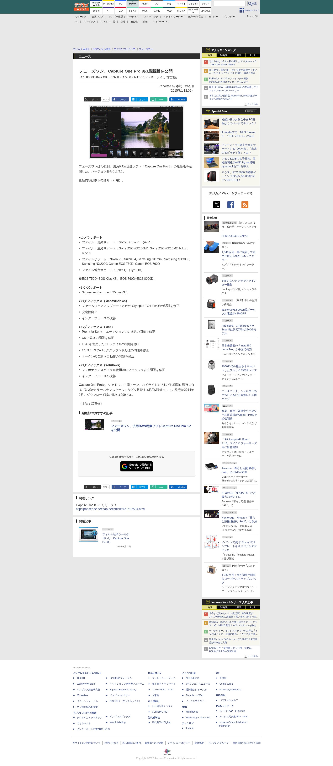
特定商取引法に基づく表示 (247, 743)
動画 (145, 21)
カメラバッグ (151, 16)
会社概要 (199, 743)
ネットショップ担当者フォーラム (127, 683)
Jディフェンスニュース (198, 683)
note (161, 99)
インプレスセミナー (120, 695)
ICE (217, 673)
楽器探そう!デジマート (164, 683)
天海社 (222, 678)
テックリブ (187, 723)
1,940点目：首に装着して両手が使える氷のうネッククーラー (239, 256)
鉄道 (123, 21)
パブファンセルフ (228, 700)
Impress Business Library (123, 689)
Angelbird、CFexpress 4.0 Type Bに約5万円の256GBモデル (239, 329)
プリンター (229, 16)
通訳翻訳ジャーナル (196, 689)
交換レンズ (97, 16)
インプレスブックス (120, 716)
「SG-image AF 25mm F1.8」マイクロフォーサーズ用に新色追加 (239, 443)
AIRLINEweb (192, 678)
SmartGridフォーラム (121, 678)
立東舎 (155, 695)
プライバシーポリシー (179, 743)
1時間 (209, 55)
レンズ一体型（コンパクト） (124, 16)
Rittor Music (154, 673)
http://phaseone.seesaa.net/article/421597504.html (110, 509)
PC (76, 21)
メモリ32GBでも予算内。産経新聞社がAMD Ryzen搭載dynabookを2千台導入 (239, 162)
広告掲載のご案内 (131, 743)
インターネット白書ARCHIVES (93, 729)
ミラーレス (81, 16)
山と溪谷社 (154, 701)
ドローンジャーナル (87, 701)
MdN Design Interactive (198, 717)
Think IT (81, 678)
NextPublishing (118, 722)
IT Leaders (82, 695)
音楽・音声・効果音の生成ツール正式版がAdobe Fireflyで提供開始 (239, 414)
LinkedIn (181, 99)
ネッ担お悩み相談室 (87, 707)
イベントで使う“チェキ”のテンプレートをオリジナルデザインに (239, 546)
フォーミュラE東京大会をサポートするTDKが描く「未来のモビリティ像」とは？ (239, 148)
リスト (106, 99)
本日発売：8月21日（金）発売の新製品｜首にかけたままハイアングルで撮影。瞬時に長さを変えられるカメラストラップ (233, 73)
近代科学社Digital (161, 722)
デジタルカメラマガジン (89, 717)
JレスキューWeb (194, 695)
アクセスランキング (223, 50)
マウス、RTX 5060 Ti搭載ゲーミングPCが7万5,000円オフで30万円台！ (239, 176)
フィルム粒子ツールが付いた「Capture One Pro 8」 (115, 538)
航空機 (134, 21)
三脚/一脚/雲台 (195, 16)
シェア (123, 99)
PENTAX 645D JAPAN (235, 235)
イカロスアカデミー (196, 701)
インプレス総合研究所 (88, 689)
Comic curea (226, 683)
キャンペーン (160, 21)
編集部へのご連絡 (154, 743)
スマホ (104, 21)
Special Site (219, 111)
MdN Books (192, 711)
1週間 (238, 55)
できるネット (84, 723)
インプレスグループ (218, 743)
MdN (184, 707)
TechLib (190, 728)
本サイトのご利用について (86, 743)
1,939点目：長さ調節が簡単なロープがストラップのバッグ (239, 578)
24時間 (223, 55)
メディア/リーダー (173, 16)
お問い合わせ (111, 743)
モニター (213, 16)
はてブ (142, 99)
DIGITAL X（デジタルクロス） (125, 701)
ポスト (95, 99)
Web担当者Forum (86, 683)
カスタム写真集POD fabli (233, 716)
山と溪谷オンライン (162, 706)
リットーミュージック (163, 678)
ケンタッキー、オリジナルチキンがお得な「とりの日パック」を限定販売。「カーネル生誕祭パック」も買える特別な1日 (233, 633)
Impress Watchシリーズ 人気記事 (232, 602)
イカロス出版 (189, 673)
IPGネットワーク (224, 706)
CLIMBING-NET (160, 711)
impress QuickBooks (230, 689)
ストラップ (89, 21)
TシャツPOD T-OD (162, 689)
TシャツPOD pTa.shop (232, 710)
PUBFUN (220, 695)
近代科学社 (154, 717)
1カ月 (253, 55)
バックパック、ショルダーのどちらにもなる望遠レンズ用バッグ (239, 394)
